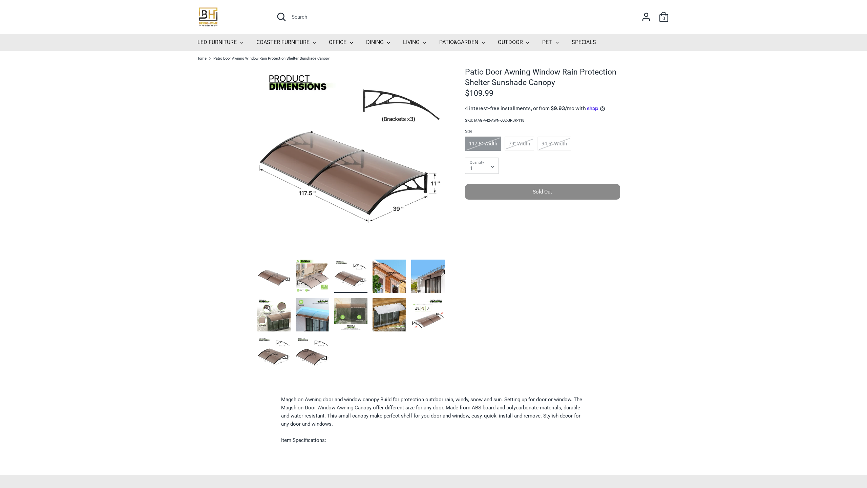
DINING (375, 42)
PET (547, 42)
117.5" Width (483, 144)
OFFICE (338, 42)
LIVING (412, 42)
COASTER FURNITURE (283, 42)
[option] (351, 163)
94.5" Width (554, 144)
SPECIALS (584, 42)
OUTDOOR (511, 42)
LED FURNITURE (217, 42)
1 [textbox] (471, 168)
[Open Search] (281, 17)
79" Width (519, 144)
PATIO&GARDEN (459, 42)
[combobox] (482, 166)
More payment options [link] (542, 227)
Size (468, 131)
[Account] (646, 14)
